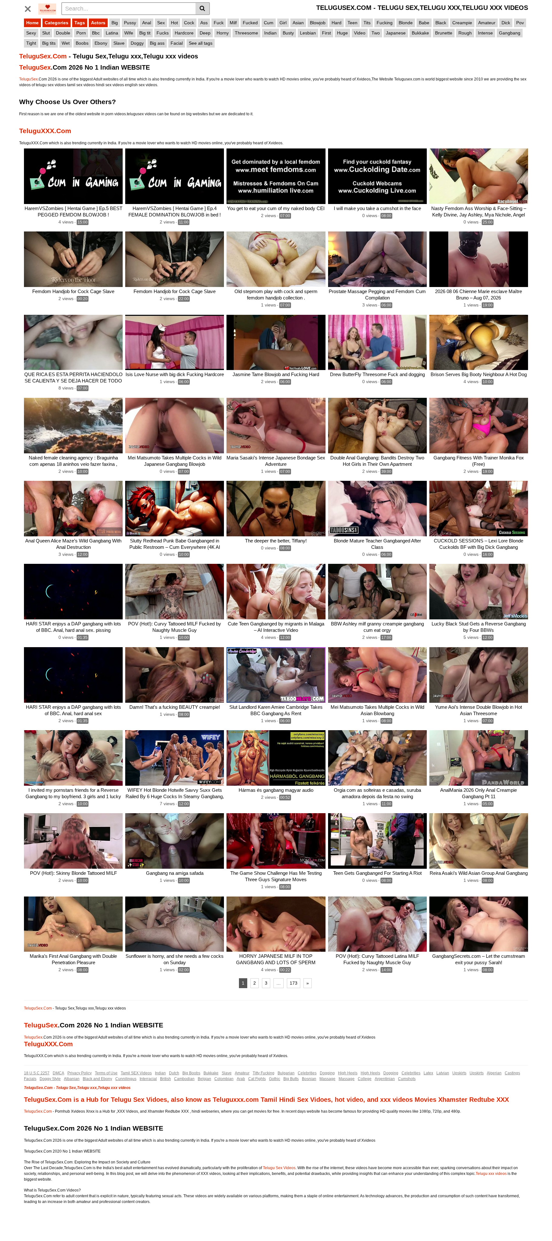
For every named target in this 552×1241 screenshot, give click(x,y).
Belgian (204, 1079)
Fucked (250, 22)
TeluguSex (35, 67)
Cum (268, 22)
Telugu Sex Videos (279, 1168)
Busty (288, 32)
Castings (512, 1073)
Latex (428, 1073)
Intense (485, 32)
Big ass (157, 43)
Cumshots (407, 1079)
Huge (342, 32)
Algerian (494, 1073)
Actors (98, 22)
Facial (177, 43)
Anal (146, 22)
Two (376, 32)
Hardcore (184, 32)
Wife (128, 32)
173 (293, 983)
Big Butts (291, 1079)
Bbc (96, 32)
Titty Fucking (263, 1073)
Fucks (163, 32)
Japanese (396, 32)
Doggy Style (50, 1079)
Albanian (72, 1079)
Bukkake (420, 32)
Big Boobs (191, 1073)
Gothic (274, 1079)
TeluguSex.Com (43, 56)
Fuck (219, 22)
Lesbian (308, 32)
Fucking (385, 22)
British (165, 1079)
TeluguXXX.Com (45, 130)
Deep (205, 32)
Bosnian (309, 1079)
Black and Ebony (97, 1079)
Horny (223, 32)
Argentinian (385, 1079)
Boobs (82, 43)
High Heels (347, 1073)
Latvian (442, 1073)
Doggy (137, 43)
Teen (352, 22)
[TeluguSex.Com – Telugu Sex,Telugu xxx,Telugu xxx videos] (47, 8)
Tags (79, 22)
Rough (465, 32)
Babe (424, 22)
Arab (241, 1079)
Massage (327, 1079)
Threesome (246, 32)
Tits (367, 22)
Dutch (174, 1073)
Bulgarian (286, 1073)
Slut (46, 32)
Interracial (148, 1079)
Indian (270, 32)
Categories (56, 22)
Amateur (486, 22)
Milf (233, 22)
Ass (204, 22)
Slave (119, 43)
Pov (520, 22)
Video (359, 32)
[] (202, 8)
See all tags (200, 43)
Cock (189, 22)
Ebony (101, 43)
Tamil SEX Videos (136, 1073)
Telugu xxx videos (491, 1173)
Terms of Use (106, 1073)
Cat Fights (257, 1079)
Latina (112, 32)
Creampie (462, 22)
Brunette (443, 32)
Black (440, 22)
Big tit (144, 32)
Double (63, 32)
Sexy (31, 32)
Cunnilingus (125, 1079)
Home (32, 22)
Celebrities (307, 1073)
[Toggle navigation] (30, 7)
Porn (81, 32)
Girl (283, 22)
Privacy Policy (79, 1073)
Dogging (327, 1073)
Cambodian (184, 1079)
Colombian (224, 1079)
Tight (31, 43)
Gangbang (509, 32)
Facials (30, 1079)
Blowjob (318, 22)
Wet (66, 43)
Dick (506, 22)
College (365, 1079)
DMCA (58, 1073)
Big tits (49, 43)
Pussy (130, 22)
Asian (298, 22)
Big (114, 22)
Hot (174, 22)
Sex (161, 22)
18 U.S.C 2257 (37, 1073)
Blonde (406, 22)
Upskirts (459, 1073)
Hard (336, 22)
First (326, 32)
